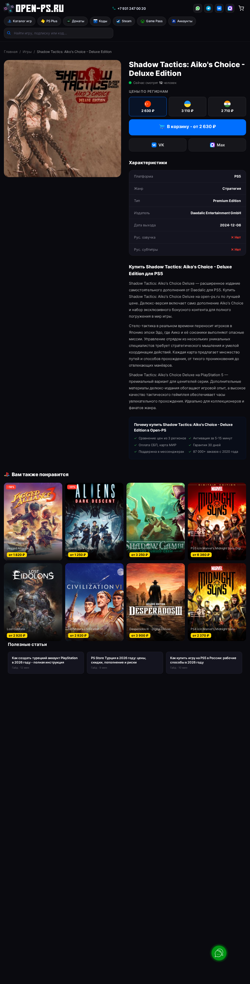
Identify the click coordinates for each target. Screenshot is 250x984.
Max (221, 144)
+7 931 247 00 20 (131, 8)
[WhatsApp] (197, 8)
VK (161, 144)
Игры (27, 52)
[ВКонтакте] (219, 8)
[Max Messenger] (230, 8)
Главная (11, 52)
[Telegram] (208, 8)
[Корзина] (241, 8)
